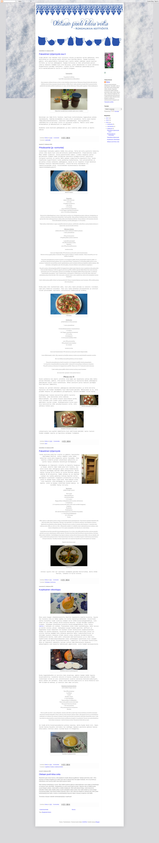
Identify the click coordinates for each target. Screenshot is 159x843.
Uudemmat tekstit (43, 809)
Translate (116, 111)
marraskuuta (110, 126)
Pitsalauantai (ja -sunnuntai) (51, 147)
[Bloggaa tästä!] (64, 138)
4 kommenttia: (56, 441)
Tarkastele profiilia (108, 102)
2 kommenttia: (56, 764)
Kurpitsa (52, 766)
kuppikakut (47, 766)
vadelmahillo (47, 140)
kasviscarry (53, 582)
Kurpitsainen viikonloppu (50, 590)
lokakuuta (109, 128)
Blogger (98, 822)
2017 (107, 118)
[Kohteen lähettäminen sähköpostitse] (62, 138)
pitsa (46, 443)
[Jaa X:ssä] (66, 138)
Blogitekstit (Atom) (46, 812)
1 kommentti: (56, 137)
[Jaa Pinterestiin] (69, 138)
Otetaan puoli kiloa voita (49, 774)
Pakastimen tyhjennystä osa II (52, 54)
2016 (107, 120)
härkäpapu (47, 582)
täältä (41, 626)
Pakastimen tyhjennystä (49, 451)
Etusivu (74, 809)
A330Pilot (84, 822)
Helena (108, 82)
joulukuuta (110, 124)
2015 (107, 122)
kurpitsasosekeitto (59, 766)
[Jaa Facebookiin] (67, 138)
